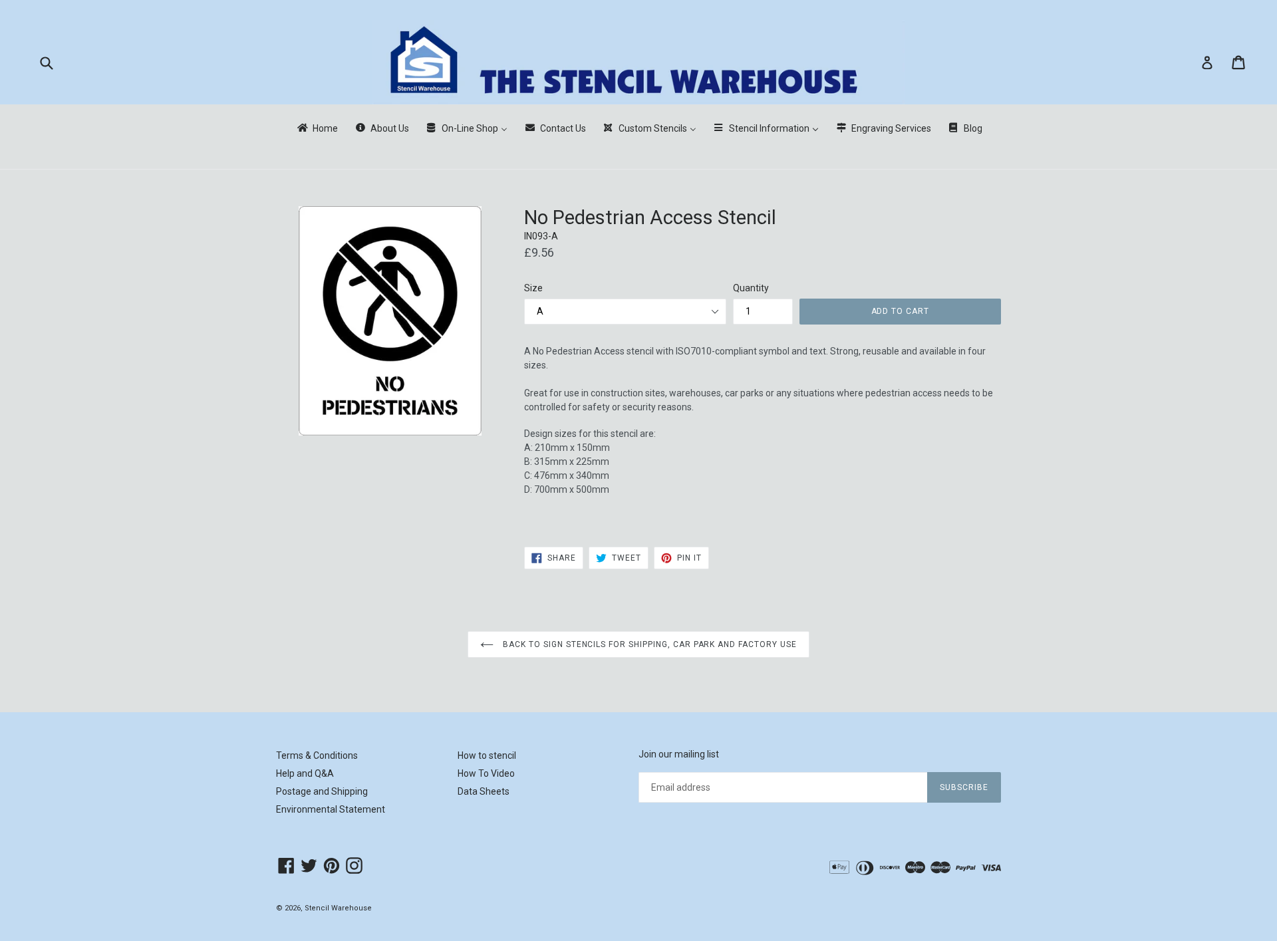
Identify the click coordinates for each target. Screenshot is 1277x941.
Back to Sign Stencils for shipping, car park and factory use (648, 644)
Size (533, 288)
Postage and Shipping (322, 791)
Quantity (751, 288)
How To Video (486, 773)
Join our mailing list (678, 754)
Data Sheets (483, 791)
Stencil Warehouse (338, 908)
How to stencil (487, 755)
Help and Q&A (305, 773)
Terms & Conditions (317, 755)
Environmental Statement (330, 809)
